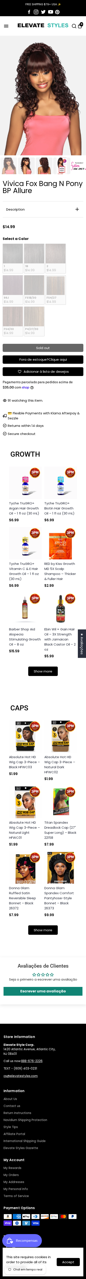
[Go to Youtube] (50, 12)
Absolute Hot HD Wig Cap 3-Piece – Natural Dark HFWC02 (59, 764)
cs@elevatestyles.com (21, 1076)
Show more (43, 671)
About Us (10, 1099)
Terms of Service (16, 1196)
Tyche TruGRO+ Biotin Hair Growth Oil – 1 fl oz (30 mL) (59, 508)
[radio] (13, 258)
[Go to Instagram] (36, 12)
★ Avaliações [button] (82, 643)
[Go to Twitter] (43, 12)
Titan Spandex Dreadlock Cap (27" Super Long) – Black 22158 (60, 830)
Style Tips (11, 1127)
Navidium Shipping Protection (25, 1120)
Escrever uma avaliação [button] (43, 991)
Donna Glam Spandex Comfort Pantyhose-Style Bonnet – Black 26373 (59, 898)
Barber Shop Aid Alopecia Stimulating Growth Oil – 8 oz (25, 637)
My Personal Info (16, 1189)
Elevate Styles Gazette (21, 1148)
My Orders (11, 1175)
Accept (68, 1262)
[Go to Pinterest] (57, 12)
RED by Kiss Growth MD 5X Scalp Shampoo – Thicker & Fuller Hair (60, 571)
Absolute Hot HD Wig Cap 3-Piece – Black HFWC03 (24, 762)
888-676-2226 (32, 1061)
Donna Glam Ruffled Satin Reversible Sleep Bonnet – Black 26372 (22, 898)
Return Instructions (17, 1113)
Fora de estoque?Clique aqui (43, 359)
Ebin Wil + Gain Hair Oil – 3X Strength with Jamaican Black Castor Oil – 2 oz (60, 639)
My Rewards (12, 1168)
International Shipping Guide (25, 1141)
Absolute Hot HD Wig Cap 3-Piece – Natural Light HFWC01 (24, 830)
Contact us (12, 1106)
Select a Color (16, 238)
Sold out (43, 348)
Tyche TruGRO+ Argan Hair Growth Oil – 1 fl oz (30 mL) (24, 508)
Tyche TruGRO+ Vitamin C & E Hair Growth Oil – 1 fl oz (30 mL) (24, 571)
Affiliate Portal (14, 1134)
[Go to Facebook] (29, 12)
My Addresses (14, 1182)
